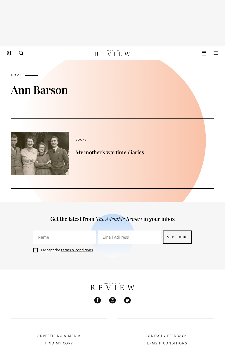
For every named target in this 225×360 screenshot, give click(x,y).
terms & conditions (77, 250)
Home (16, 75)
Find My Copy (59, 343)
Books (81, 140)
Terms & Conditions (166, 343)
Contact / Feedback (166, 335)
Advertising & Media (59, 335)
